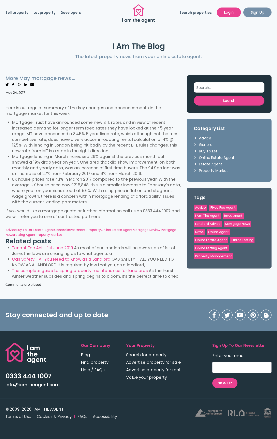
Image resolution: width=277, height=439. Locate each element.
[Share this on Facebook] (13, 84)
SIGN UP (225, 383)
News (199, 232)
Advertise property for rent (153, 370)
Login (229, 12)
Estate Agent (43, 230)
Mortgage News (237, 223)
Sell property (16, 12)
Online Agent (218, 232)
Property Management (213, 256)
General (60, 230)
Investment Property (84, 230)
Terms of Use (18, 416)
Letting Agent (24, 234)
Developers (71, 12)
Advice (10, 230)
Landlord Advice (207, 223)
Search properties (195, 12)
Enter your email (229, 355)
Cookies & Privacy (54, 416)
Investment (233, 215)
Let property (44, 12)
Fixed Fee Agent (223, 207)
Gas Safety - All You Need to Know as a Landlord (61, 259)
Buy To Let (24, 230)
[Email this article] (32, 84)
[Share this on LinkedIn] (25, 84)
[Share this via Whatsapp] (19, 84)
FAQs (82, 416)
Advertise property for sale (153, 362)
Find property (94, 362)
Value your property (146, 377)
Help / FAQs (93, 370)
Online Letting (242, 240)
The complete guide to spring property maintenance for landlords (80, 270)
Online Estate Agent (117, 230)
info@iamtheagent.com (32, 385)
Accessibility (105, 416)
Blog (85, 355)
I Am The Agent (207, 215)
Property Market (48, 234)
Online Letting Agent (211, 248)
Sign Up (257, 12)
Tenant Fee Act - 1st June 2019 (42, 248)
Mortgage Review (146, 230)
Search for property (146, 355)
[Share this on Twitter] (7, 84)
